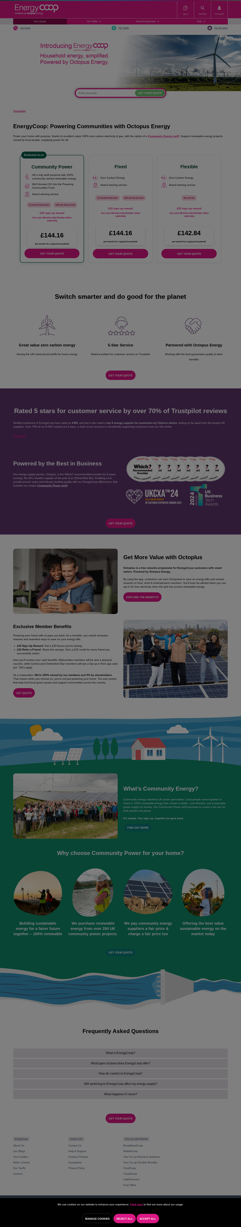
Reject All (125, 1218)
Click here (136, 1204)
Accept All (148, 1218)
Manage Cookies (97, 1218)
